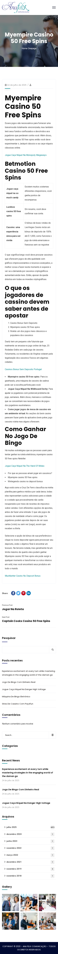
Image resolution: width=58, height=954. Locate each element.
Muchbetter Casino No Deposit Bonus (22, 576)
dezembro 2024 (29, 834)
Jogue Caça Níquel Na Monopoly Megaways (26, 155)
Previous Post (7, 605)
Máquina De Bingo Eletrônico (16, 696)
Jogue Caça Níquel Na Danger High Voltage (24, 689)
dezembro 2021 (29, 862)
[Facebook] (13, 593)
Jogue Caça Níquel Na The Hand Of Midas (24, 466)
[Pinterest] (23, 593)
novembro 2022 (29, 848)
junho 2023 (29, 841)
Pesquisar (9, 638)
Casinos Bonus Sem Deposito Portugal (23, 369)
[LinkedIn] (28, 593)
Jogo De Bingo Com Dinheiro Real (18, 682)
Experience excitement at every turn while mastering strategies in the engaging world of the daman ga (28, 673)
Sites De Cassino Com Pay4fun (17, 703)
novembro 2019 (29, 869)
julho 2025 (30, 827)
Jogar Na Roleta (13, 609)
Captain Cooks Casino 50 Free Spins (26, 621)
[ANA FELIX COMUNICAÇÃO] (15, 7)
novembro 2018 (29, 876)
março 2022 (29, 855)
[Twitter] (18, 593)
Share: (5, 593)
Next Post (5, 617)
